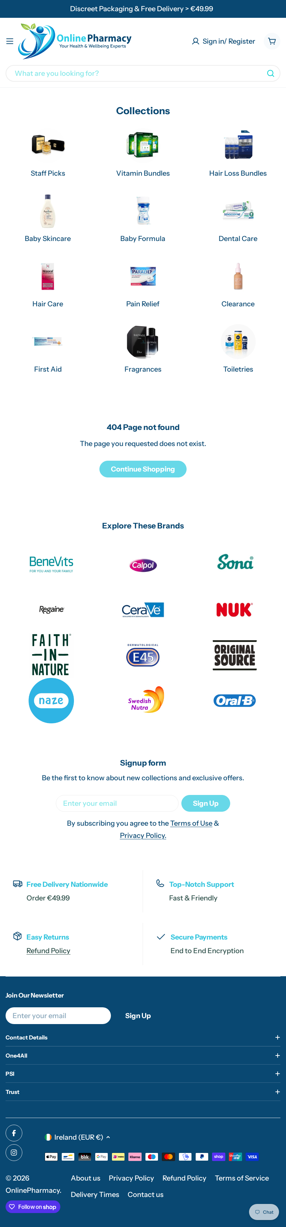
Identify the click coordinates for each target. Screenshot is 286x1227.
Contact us (146, 1194)
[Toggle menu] (10, 41)
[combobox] (143, 73)
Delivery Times (95, 1194)
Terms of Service (242, 1178)
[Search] (270, 73)
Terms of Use (191, 823)
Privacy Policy (131, 1178)
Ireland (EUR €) (78, 1137)
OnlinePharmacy (33, 1190)
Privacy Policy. (143, 835)
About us (85, 1178)
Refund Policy (48, 951)
